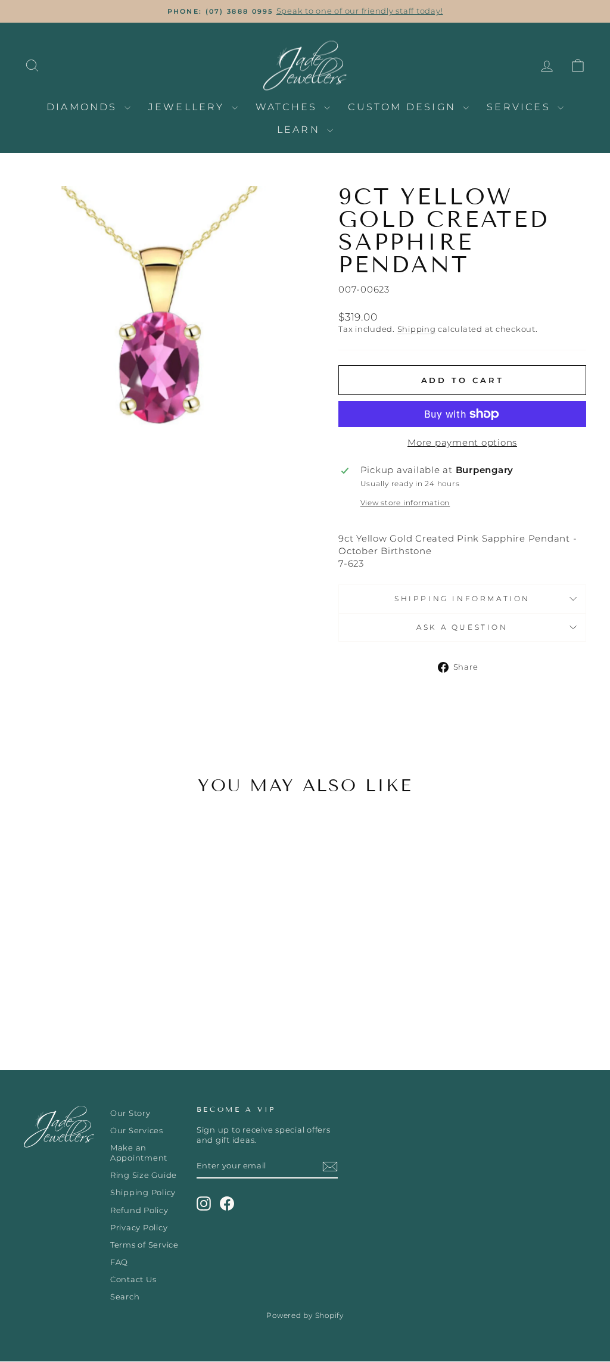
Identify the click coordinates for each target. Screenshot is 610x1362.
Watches (289, 107)
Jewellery (188, 107)
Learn (300, 129)
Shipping (416, 329)
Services (521, 107)
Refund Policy (139, 1210)
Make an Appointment (138, 1153)
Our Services (136, 1130)
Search (125, 1296)
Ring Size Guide (143, 1175)
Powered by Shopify (305, 1315)
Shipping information (462, 598)
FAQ (119, 1262)
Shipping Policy (143, 1192)
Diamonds (84, 107)
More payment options (462, 442)
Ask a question (462, 627)
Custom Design (404, 107)
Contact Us (133, 1279)
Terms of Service (144, 1244)
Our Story (130, 1113)
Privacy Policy (139, 1227)
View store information (405, 502)
